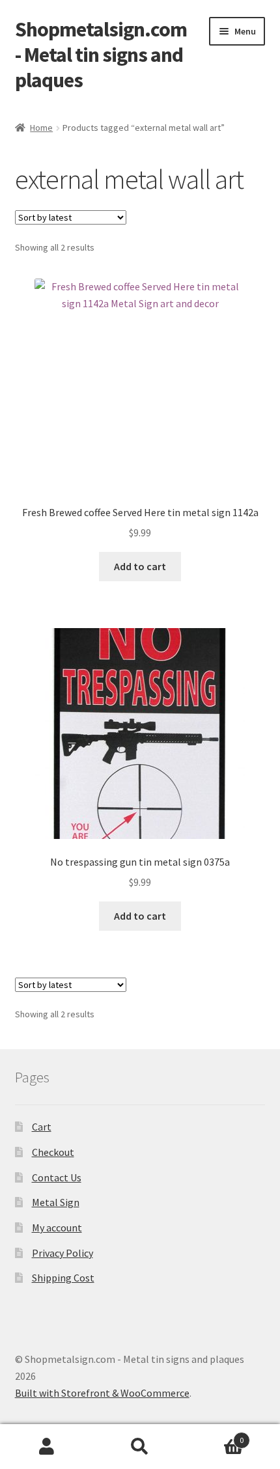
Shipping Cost (63, 1277)
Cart (41, 1126)
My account (57, 1227)
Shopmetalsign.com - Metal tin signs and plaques (101, 54)
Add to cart (140, 566)
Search (139, 1447)
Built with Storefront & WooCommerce (102, 1392)
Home (41, 127)
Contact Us (56, 1177)
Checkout (53, 1152)
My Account (46, 1447)
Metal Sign (55, 1202)
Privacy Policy (62, 1252)
